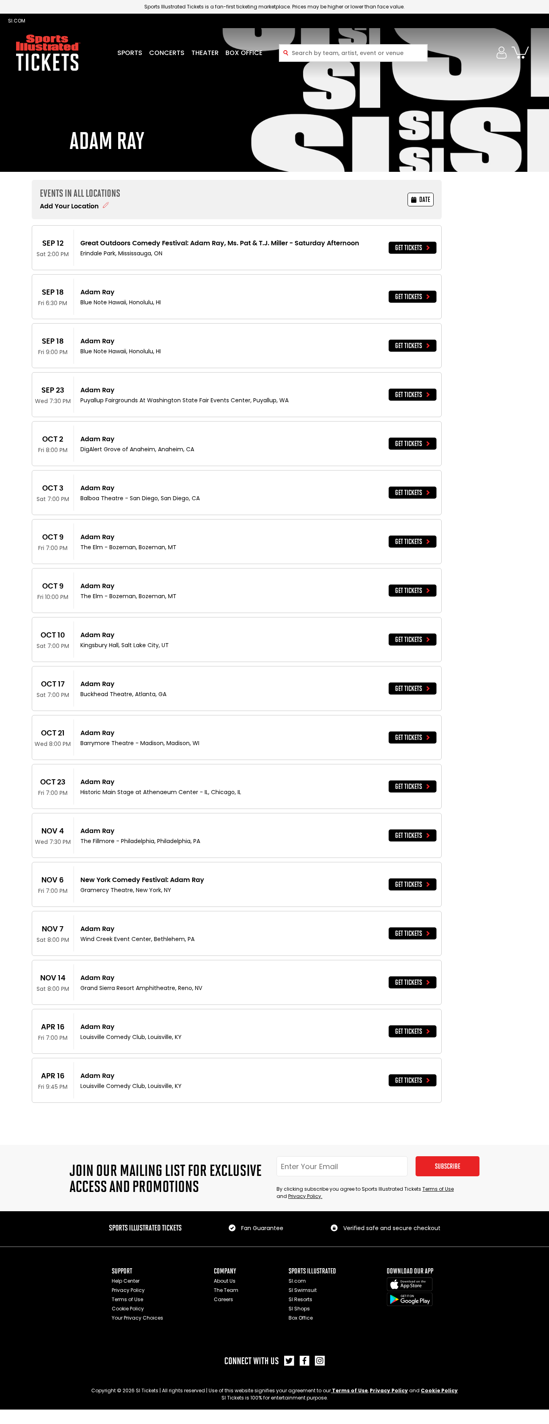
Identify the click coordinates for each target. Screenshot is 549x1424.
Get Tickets (408, 248)
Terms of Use (438, 1189)
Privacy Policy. (305, 1196)
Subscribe (447, 1166)
